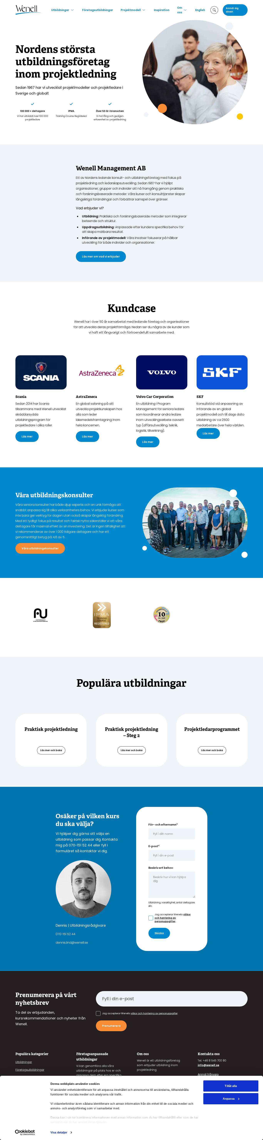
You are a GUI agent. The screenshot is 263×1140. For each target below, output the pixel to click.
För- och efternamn (163, 825)
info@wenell (206, 1065)
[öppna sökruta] (214, 10)
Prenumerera (111, 1026)
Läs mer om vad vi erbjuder (101, 256)
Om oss (179, 10)
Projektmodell (131, 10)
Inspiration (161, 10)
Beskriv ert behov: (160, 868)
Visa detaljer (58, 1132)
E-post (153, 846)
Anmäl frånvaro (208, 1074)
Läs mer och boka (51, 750)
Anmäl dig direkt (232, 10)
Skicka (159, 933)
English (200, 10)
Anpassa (229, 1098)
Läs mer (27, 436)
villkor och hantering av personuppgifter (173, 918)
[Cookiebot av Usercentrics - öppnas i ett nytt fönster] (25, 1132)
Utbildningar (60, 10)
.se (217, 1065)
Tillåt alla (231, 1086)
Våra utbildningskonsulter (40, 548)
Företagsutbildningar (97, 10)
